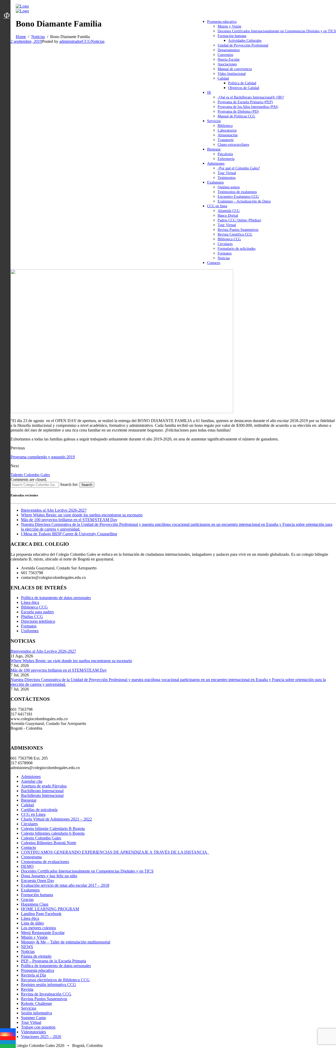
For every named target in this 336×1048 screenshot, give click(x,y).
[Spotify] (8, 1046)
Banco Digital (228, 215)
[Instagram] (8, 1034)
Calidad (223, 78)
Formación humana (232, 36)
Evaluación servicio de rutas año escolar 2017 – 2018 (65, 885)
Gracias (27, 899)
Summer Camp (33, 1017)
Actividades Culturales (244, 41)
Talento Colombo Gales (30, 475)
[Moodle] (6, 8)
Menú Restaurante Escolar (43, 932)
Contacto (213, 263)
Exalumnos (215, 182)
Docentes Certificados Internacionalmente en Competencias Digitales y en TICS (277, 31)
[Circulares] (6, 6)
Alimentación (228, 135)
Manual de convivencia (235, 69)
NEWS (27, 947)
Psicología (225, 154)
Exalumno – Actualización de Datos (244, 201)
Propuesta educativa (222, 22)
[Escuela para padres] (6, 24)
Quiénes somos (229, 187)
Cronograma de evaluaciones (45, 861)
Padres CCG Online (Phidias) (239, 220)
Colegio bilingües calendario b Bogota (53, 833)
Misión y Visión (229, 26)
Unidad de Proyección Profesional (243, 45)
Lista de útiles (32, 923)
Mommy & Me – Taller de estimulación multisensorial (65, 942)
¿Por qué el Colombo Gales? (239, 168)
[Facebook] (8, 1030)
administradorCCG (75, 41)
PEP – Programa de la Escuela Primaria (53, 961)
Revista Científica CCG (235, 234)
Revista (27, 989)
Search (86, 485)
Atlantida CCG (229, 211)
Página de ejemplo (36, 956)
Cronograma (31, 857)
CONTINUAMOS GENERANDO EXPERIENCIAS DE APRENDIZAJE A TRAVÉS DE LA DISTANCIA (115, 852)
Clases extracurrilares (233, 145)
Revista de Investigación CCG (46, 994)
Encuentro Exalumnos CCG (238, 197)
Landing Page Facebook (41, 913)
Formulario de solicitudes (236, 249)
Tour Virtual (227, 173)
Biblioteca (225, 126)
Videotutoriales (33, 1032)
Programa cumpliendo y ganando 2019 (42, 457)
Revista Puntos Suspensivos (238, 230)
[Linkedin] (8, 1042)
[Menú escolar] (6, 21)
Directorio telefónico (38, 621)
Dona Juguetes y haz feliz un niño (49, 876)
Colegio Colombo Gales (41, 838)
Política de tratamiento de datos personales (56, 597)
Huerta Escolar (229, 59)
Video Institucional (232, 74)
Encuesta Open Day (37, 880)
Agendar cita (31, 781)
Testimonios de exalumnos (237, 192)
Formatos (225, 253)
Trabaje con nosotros (38, 1027)
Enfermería (226, 159)
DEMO (27, 866)
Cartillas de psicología (39, 809)
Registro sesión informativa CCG (48, 984)
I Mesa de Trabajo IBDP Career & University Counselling (69, 534)
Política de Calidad (242, 83)
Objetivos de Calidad (243, 88)
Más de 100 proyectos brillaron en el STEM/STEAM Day (69, 519)
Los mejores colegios (38, 928)
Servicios (214, 121)
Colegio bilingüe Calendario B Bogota (53, 828)
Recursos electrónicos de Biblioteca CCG (55, 980)
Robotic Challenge (36, 1003)
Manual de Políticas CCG (236, 116)
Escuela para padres (37, 612)
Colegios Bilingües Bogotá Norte (48, 843)
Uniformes (30, 631)
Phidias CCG (32, 616)
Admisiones (215, 163)
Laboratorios (227, 130)
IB (209, 93)
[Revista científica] (6, 27)
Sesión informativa (36, 1013)
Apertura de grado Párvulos (44, 786)
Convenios (225, 55)
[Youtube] (8, 1038)
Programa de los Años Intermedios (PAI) (248, 107)
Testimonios (226, 178)
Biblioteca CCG (229, 239)
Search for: (69, 484)
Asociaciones (227, 64)
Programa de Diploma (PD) (238, 111)
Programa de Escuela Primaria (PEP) (245, 102)
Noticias (224, 258)
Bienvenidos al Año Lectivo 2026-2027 (54, 510)
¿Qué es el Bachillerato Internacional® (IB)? (251, 97)
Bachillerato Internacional (42, 790)
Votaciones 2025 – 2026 (41, 1036)
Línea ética (30, 602)
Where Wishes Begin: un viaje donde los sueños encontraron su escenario (82, 515)
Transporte (226, 140)
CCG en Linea (33, 814)
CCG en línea (217, 206)
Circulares (225, 244)
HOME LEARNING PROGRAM (50, 909)
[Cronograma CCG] (6, 3)
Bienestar (214, 149)
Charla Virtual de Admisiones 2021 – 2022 (56, 819)
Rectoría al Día (33, 975)
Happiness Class (34, 904)
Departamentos (229, 50)
